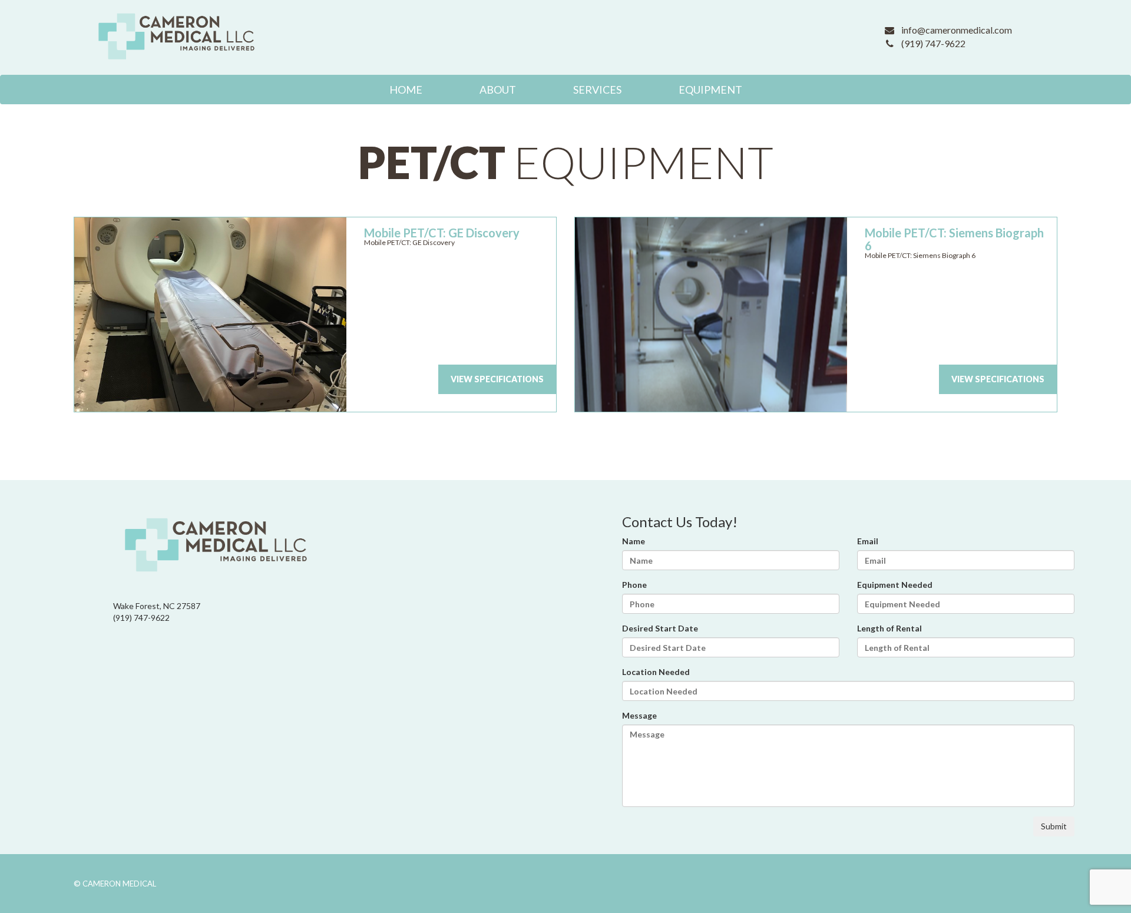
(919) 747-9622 (933, 43)
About (497, 89)
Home (405, 89)
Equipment (710, 89)
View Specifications (497, 379)
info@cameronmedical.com (956, 29)
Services (597, 89)
